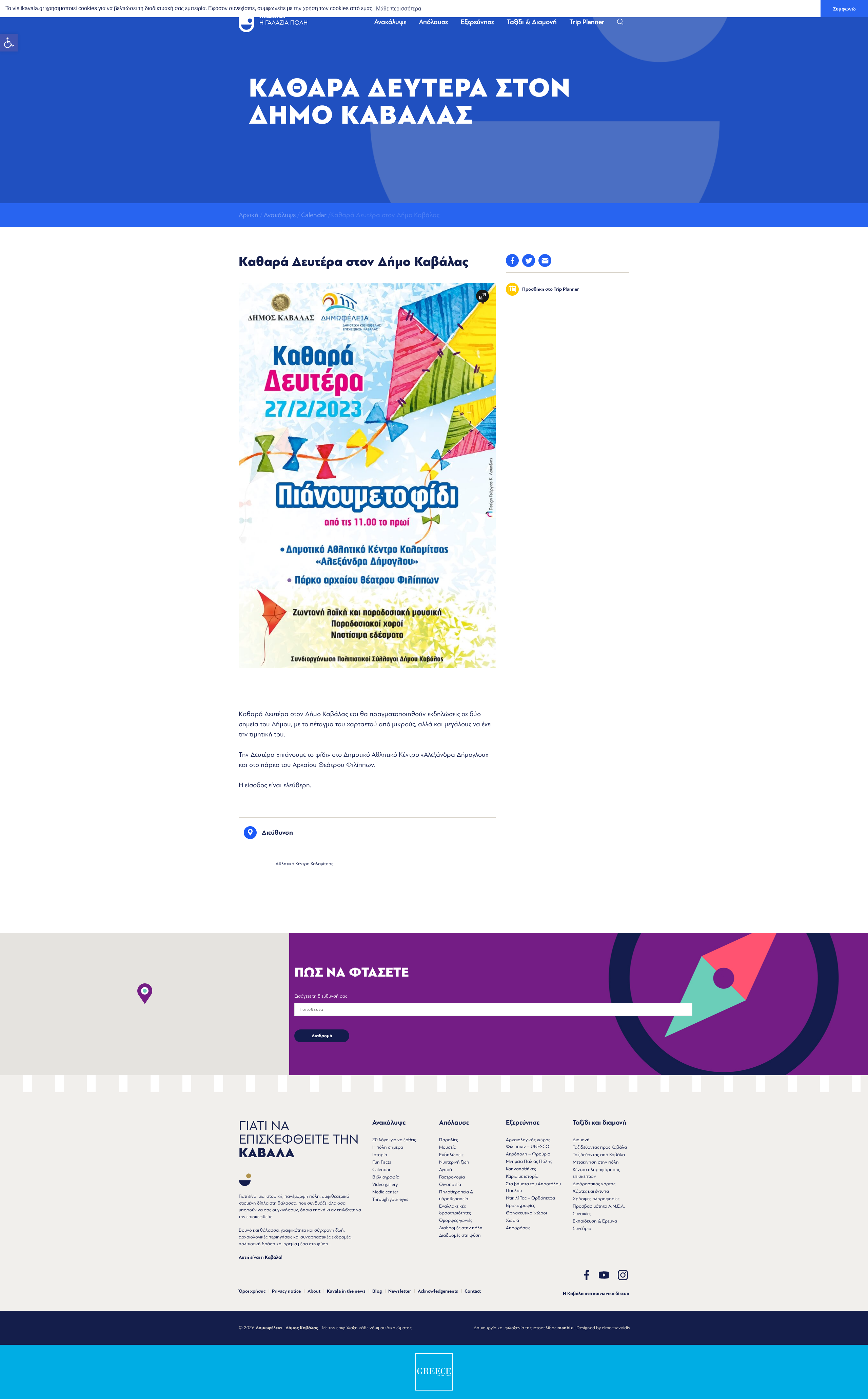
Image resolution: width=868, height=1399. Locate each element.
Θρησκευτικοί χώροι (526, 1212)
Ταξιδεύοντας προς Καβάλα (600, 1147)
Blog (377, 1291)
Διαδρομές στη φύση (460, 1235)
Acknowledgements (438, 1291)
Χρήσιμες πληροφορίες (596, 1198)
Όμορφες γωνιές (455, 1220)
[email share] (544, 260)
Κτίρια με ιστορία (522, 1176)
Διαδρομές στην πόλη (460, 1227)
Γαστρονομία (452, 1176)
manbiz (565, 1328)
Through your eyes (390, 1199)
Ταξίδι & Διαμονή (532, 22)
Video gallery (385, 1184)
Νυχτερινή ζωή (454, 1162)
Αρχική (248, 215)
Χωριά (512, 1220)
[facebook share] (512, 260)
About (314, 1291)
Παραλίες (448, 1139)
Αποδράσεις (518, 1227)
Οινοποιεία (450, 1184)
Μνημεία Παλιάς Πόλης (529, 1161)
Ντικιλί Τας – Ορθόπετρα (530, 1197)
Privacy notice (286, 1291)
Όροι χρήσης (252, 1291)
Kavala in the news (346, 1291)
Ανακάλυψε (390, 22)
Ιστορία (379, 1154)
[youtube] (603, 1275)
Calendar (314, 215)
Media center (385, 1191)
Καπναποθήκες (521, 1168)
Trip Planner (587, 22)
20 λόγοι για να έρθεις (394, 1139)
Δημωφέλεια (269, 1328)
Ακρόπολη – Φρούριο (528, 1153)
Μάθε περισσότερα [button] (398, 9)
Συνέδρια (582, 1228)
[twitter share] (528, 260)
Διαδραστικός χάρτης (594, 1183)
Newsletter (399, 1291)
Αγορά (445, 1169)
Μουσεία (447, 1147)
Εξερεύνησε (477, 22)
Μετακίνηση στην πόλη (596, 1162)
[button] (9, 42)
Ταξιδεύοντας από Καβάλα (599, 1154)
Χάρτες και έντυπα (591, 1191)
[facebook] (586, 1275)
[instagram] (622, 1275)
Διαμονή (581, 1139)
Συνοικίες (582, 1213)
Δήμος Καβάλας (301, 1328)
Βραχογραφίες (520, 1205)
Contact (473, 1291)
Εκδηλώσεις (451, 1154)
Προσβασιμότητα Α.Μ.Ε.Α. (599, 1206)
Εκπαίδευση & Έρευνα (595, 1221)
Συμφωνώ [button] (844, 9)
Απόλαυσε (433, 22)
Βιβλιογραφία (385, 1176)
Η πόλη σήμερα (387, 1147)
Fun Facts (381, 1162)
